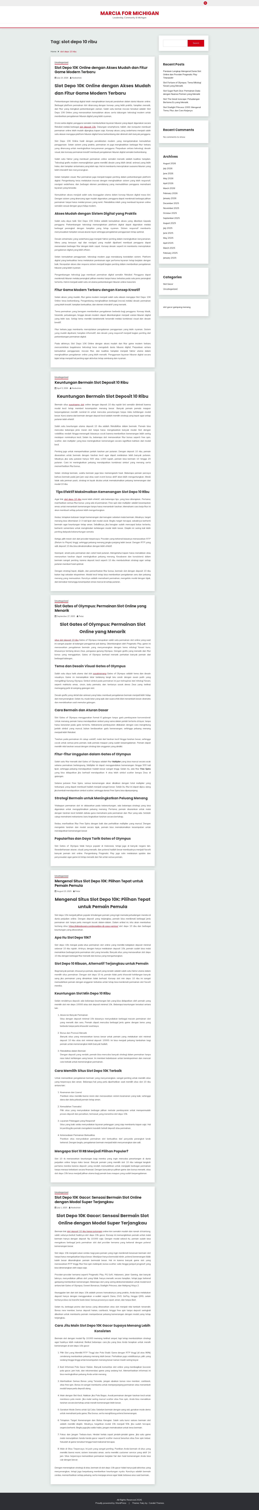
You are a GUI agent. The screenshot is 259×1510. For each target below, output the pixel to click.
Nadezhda (76, 78)
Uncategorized (61, 62)
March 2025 (169, 248)
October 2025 (170, 213)
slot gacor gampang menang (176, 307)
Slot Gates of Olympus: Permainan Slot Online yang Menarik (100, 608)
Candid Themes (156, 1503)
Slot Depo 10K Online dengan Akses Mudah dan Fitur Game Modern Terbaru (101, 70)
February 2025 (170, 253)
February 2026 (170, 193)
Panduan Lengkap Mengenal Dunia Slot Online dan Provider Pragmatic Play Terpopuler (182, 74)
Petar (81, 616)
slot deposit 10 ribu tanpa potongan (84, 1231)
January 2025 (169, 257)
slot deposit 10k (88, 126)
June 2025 (168, 233)
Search (196, 43)
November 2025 (171, 208)
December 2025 (171, 203)
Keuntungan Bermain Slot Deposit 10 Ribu (91, 382)
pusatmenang (99, 673)
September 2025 (171, 218)
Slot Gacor (168, 284)
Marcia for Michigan (129, 13)
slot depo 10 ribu (72, 499)
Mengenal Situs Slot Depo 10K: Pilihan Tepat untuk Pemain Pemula (99, 883)
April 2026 (168, 183)
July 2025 (167, 228)
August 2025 (169, 223)
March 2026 (169, 188)
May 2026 (168, 178)
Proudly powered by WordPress (111, 1503)
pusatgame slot (76, 404)
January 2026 (169, 198)
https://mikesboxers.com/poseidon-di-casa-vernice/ (93, 926)
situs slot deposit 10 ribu (67, 640)
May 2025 (168, 238)
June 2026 (168, 173)
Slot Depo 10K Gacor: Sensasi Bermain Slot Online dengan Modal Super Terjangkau (98, 1199)
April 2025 (168, 243)
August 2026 (169, 163)
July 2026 (167, 168)
